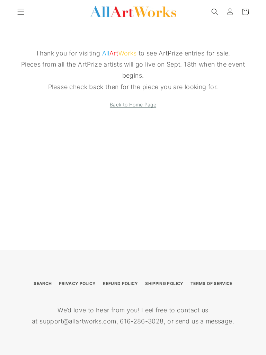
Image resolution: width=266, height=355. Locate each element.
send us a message (203, 321)
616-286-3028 (141, 321)
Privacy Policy (77, 283)
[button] (20, 11)
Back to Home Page (133, 104)
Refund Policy (120, 283)
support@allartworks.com (77, 321)
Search (43, 283)
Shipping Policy (164, 283)
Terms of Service (211, 283)
